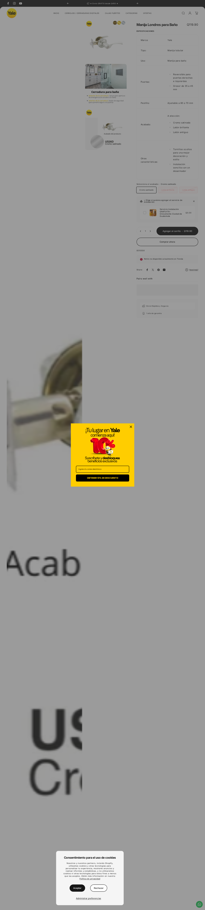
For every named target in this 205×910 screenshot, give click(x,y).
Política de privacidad (89, 879)
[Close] (131, 426)
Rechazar (99, 888)
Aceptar (77, 888)
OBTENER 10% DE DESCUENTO (102, 477)
